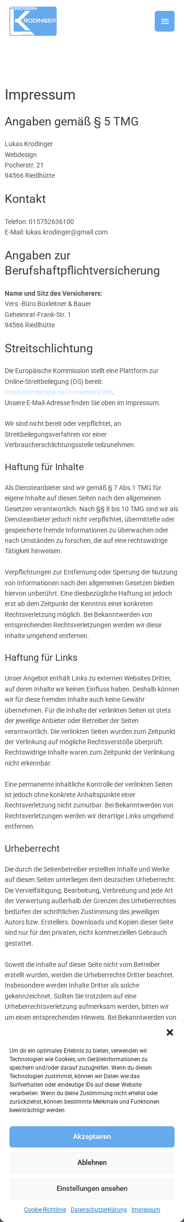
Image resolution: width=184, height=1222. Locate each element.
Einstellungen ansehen (92, 1188)
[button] (170, 1032)
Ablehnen (92, 1162)
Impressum (146, 1209)
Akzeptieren (92, 1136)
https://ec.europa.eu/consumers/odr (58, 392)
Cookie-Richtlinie (45, 1209)
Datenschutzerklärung (99, 1209)
